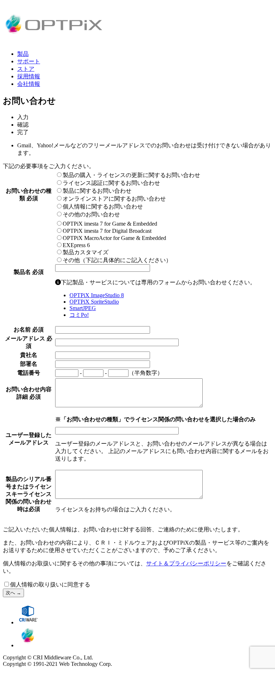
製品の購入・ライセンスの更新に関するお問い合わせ (131, 175)
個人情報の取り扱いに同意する (50, 584)
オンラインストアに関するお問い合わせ (114, 199)
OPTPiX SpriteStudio (94, 302)
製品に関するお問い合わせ (97, 191)
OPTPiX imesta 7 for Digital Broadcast (107, 231)
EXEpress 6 (76, 245)
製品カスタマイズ (85, 252)
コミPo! (79, 315)
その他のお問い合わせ (91, 214)
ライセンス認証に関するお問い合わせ (111, 183)
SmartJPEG (82, 308)
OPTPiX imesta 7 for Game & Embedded (110, 224)
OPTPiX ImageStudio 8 (96, 295)
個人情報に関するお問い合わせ (103, 206)
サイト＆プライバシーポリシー (186, 563)
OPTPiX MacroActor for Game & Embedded (114, 238)
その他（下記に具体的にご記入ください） (117, 260)
